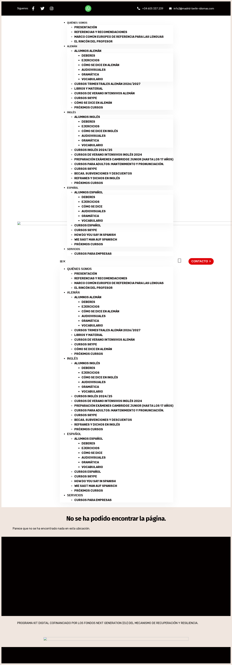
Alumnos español (88, 192)
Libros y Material (88, 88)
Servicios (73, 249)
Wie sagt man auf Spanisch (95, 239)
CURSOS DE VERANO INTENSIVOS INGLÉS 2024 (108, 154)
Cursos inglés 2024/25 (93, 150)
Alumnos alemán (87, 51)
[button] (116, 261)
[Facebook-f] (33, 8)
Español (72, 187)
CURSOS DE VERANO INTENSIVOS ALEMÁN (104, 93)
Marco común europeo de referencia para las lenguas (119, 36)
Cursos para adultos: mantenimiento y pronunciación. (119, 164)
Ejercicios (91, 60)
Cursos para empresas (93, 253)
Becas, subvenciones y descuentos (103, 173)
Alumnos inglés (87, 117)
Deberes (88, 55)
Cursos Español (87, 225)
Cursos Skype (85, 98)
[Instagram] (51, 8)
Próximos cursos (88, 107)
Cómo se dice (92, 206)
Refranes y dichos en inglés (97, 178)
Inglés (71, 112)
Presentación (85, 27)
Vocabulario (92, 79)
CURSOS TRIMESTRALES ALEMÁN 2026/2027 (107, 84)
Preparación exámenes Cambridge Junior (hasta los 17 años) (123, 159)
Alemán (72, 46)
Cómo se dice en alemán (100, 65)
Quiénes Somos (77, 22)
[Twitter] (42, 8)
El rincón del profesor (93, 41)
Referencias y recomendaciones (100, 32)
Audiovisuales (94, 69)
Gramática (90, 74)
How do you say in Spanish (95, 235)
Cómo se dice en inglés (100, 131)
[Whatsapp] (88, 8)
